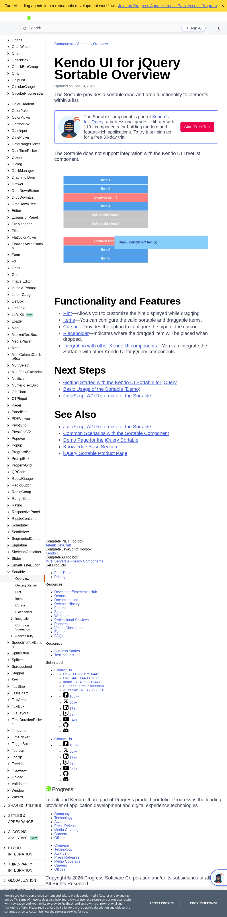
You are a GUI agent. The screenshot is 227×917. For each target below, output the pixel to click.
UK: (81, 678)
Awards (60, 822)
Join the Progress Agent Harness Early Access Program (167, 6)
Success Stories (67, 651)
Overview (22, 578)
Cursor (20, 605)
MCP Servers (56, 561)
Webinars (61, 616)
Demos (60, 596)
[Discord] (65, 731)
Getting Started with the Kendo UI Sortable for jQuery (120, 382)
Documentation (66, 600)
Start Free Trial (197, 127)
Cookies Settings (203, 903)
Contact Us (63, 670)
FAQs (58, 636)
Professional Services (71, 620)
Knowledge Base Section (90, 446)
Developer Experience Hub (75, 592)
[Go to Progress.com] (59, 791)
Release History (67, 604)
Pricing (59, 577)
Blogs (58, 612)
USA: (81, 674)
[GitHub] (65, 726)
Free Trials (62, 573)
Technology (63, 818)
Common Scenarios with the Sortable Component (116, 433)
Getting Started (26, 585)
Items (19, 598)
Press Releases (66, 826)
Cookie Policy (59, 907)
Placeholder (23, 612)
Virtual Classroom (68, 628)
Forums (60, 608)
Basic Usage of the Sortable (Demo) (101, 389)
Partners (61, 624)
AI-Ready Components (85, 561)
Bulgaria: (83, 686)
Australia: (84, 690)
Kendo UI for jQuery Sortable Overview (117, 68)
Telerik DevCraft (58, 545)
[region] (113, 903)
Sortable (83, 44)
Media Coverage (67, 830)
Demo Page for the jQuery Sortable (100, 440)
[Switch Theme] (219, 28)
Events (59, 632)
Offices (59, 838)
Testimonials (64, 655)
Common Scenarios (22, 627)
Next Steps (80, 370)
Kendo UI (52, 553)
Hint (18, 592)
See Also (75, 414)
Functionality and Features (117, 301)
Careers (60, 834)
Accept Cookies (162, 903)
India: (81, 682)
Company (62, 814)
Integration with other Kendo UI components (110, 346)
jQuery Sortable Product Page (95, 453)
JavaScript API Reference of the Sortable (107, 396)
